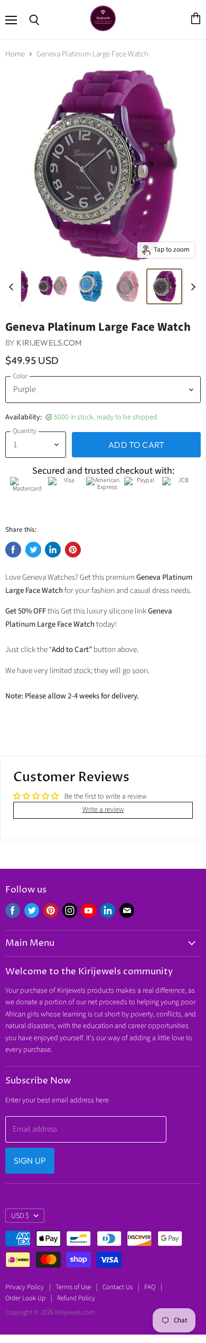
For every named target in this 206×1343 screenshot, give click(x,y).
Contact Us (117, 1287)
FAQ (149, 1287)
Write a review (103, 809)
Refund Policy (76, 1298)
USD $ (20, 1216)
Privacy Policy (24, 1287)
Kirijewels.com (49, 343)
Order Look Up (25, 1298)
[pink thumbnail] (127, 286)
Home (15, 54)
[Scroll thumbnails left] (12, 286)
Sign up (30, 1160)
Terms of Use (73, 1287)
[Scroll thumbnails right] (191, 286)
